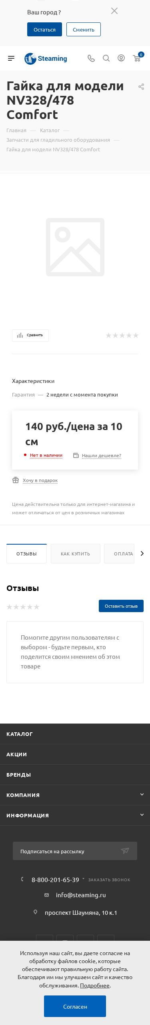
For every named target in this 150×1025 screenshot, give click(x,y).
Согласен (75, 1006)
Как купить (75, 553)
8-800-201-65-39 (55, 879)
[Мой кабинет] (121, 58)
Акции (16, 754)
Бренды (18, 774)
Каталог (19, 733)
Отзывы (26, 553)
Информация (27, 815)
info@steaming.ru (81, 894)
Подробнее (95, 985)
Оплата (123, 553)
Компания (23, 794)
